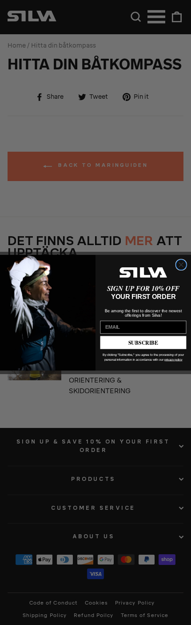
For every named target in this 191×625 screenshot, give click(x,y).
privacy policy (173, 359)
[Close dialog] (181, 264)
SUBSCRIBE (143, 342)
